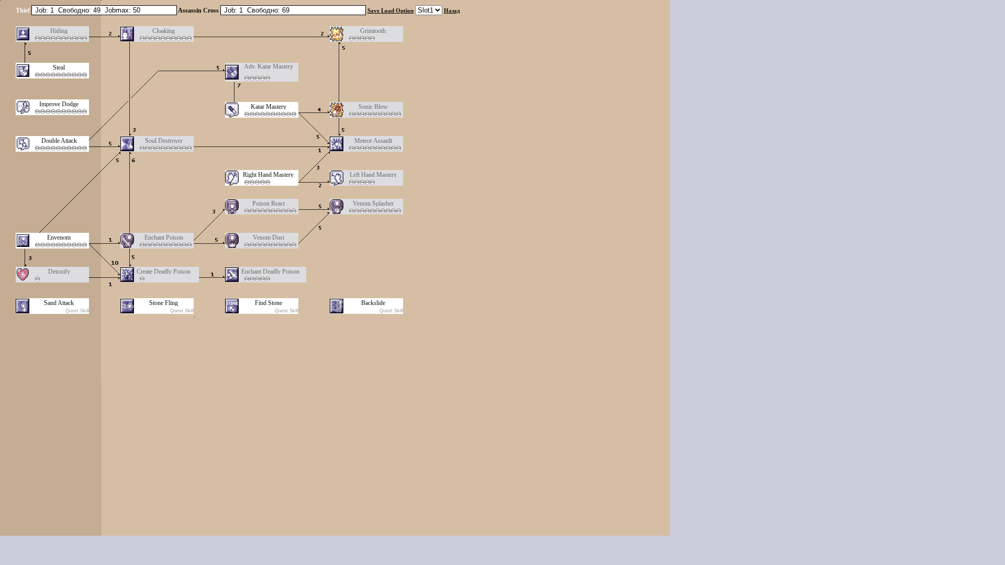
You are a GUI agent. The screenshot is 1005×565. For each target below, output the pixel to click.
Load (387, 10)
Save (373, 10)
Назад (452, 10)
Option (405, 10)
